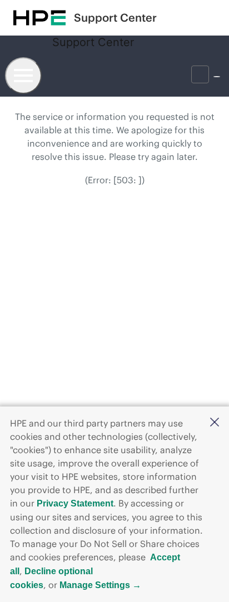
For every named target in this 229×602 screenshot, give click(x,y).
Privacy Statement (75, 503)
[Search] (168, 74)
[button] (214, 423)
